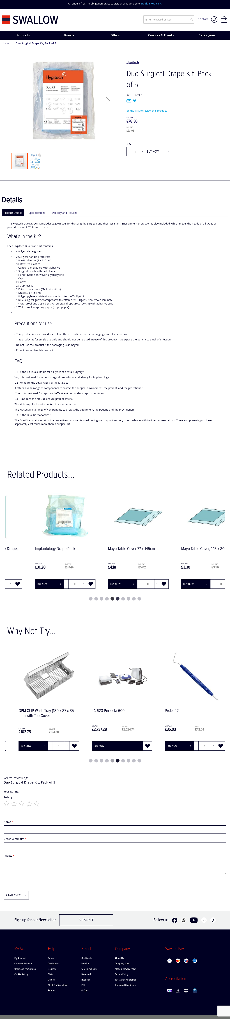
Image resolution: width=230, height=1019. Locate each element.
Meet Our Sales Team (58, 985)
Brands (69, 35)
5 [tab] (112, 599)
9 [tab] (134, 599)
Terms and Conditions (125, 985)
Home (5, 43)
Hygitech (132, 62)
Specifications (37, 212)
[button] (108, 100)
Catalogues (207, 35)
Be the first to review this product (146, 110)
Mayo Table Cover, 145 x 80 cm (182, 549)
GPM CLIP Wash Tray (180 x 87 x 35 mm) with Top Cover (39, 713)
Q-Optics (85, 990)
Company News (122, 963)
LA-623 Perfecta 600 (101, 711)
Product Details (13, 212)
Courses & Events (161, 35)
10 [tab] (139, 599)
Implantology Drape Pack (32, 549)
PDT (83, 985)
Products (23, 35)
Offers (115, 35)
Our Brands (86, 958)
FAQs (50, 974)
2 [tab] (96, 599)
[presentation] (5, 3)
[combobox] (168, 19)
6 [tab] (117, 599)
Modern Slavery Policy (125, 969)
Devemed (86, 974)
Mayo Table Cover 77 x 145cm (108, 549)
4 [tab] (107, 599)
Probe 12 (165, 711)
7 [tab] (123, 599)
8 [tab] (128, 599)
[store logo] (30, 19)
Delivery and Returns (64, 212)
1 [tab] (91, 599)
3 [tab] (101, 599)
